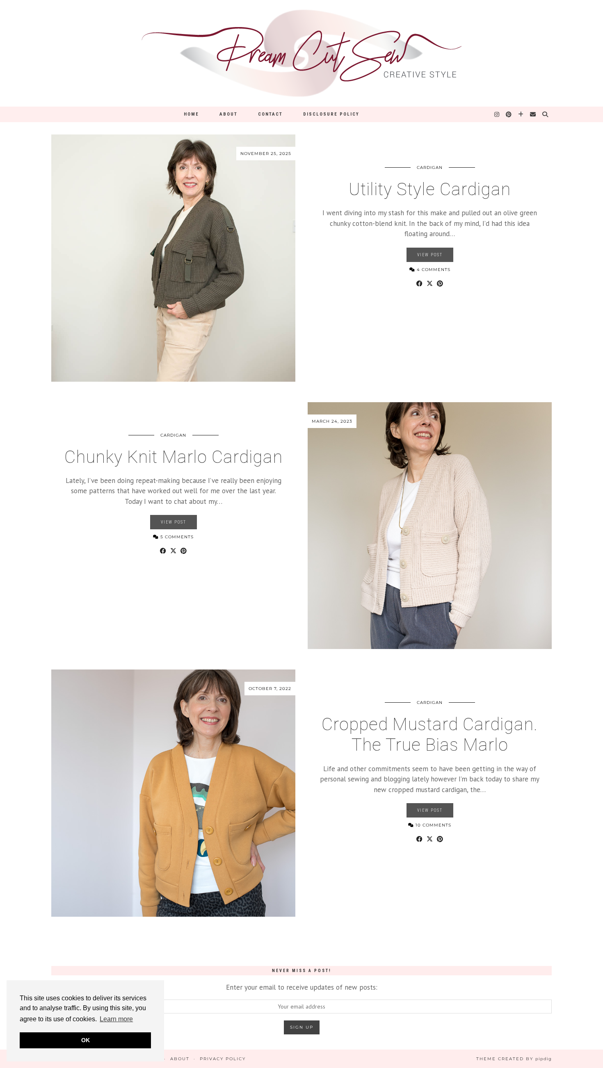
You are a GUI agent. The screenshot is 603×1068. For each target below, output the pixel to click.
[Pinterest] (509, 114)
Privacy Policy (223, 1058)
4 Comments (432, 269)
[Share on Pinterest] (440, 283)
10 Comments (432, 825)
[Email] (533, 114)
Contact (270, 114)
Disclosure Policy (331, 114)
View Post (430, 255)
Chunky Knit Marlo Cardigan (173, 457)
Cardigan (430, 167)
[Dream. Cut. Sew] (301, 53)
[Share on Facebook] (419, 283)
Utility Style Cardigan (430, 189)
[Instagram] (497, 114)
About (228, 114)
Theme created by (514, 1058)
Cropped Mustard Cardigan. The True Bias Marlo (430, 734)
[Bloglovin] (521, 114)
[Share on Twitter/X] (430, 283)
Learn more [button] (116, 1019)
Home (191, 114)
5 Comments (176, 537)
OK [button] (85, 1040)
